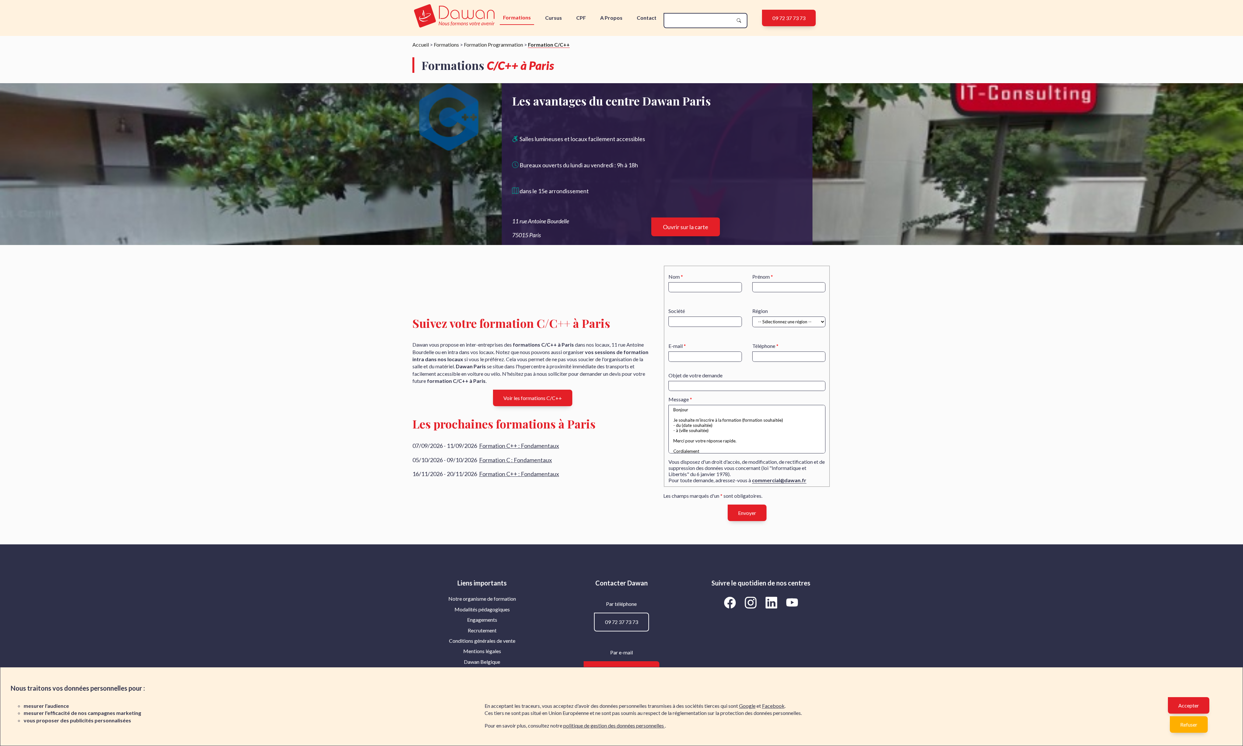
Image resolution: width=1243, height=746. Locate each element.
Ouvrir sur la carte (685, 226)
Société (676, 311)
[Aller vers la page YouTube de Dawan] (792, 602)
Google (747, 706)
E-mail (675, 346)
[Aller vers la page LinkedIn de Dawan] (772, 602)
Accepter (1188, 705)
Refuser (1188, 724)
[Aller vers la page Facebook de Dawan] (731, 602)
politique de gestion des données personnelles (614, 725)
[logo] (454, 16)
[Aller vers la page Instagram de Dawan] (751, 602)
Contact (646, 18)
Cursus (553, 18)
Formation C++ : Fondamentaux (519, 445)
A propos (611, 18)
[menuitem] (482, 598)
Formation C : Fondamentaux (515, 459)
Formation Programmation (493, 44)
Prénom (761, 276)
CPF (581, 18)
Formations (517, 17)
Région (760, 311)
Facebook (773, 706)
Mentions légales (482, 651)
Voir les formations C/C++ (532, 398)
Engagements (482, 620)
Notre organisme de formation (482, 599)
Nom (674, 276)
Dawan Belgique (482, 662)
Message (678, 399)
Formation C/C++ (549, 44)
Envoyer (747, 513)
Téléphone (763, 346)
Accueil (420, 44)
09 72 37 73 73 (788, 18)
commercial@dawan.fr (779, 480)
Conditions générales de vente (482, 641)
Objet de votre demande (695, 375)
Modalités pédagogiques (482, 609)
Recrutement (482, 630)
